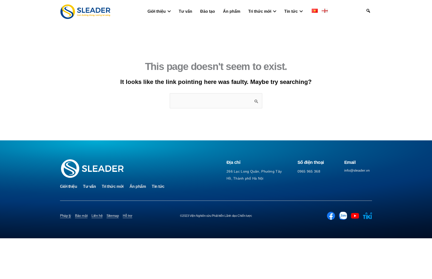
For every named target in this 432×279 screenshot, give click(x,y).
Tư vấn (89, 186)
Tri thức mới (112, 186)
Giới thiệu (68, 186)
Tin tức (158, 186)
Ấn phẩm (138, 186)
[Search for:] (216, 101)
